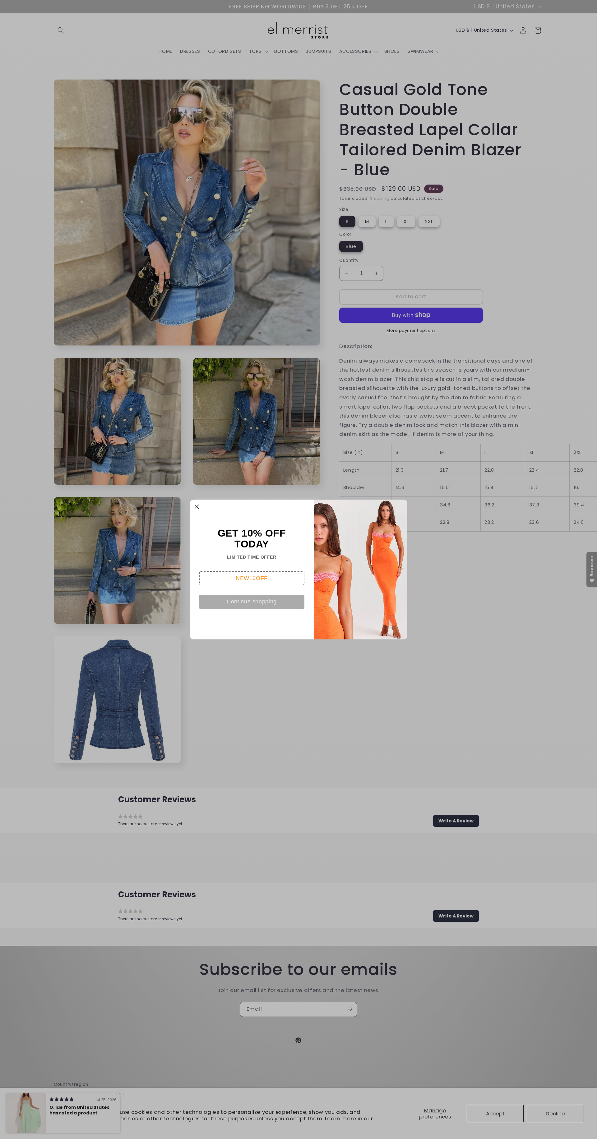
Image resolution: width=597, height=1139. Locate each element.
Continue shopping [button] (252, 601)
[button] (251, 578)
